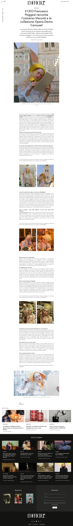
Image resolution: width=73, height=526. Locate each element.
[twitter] (3, 17)
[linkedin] (3, 15)
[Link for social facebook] (34, 521)
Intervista (21, 404)
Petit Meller (42, 124)
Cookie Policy (42, 524)
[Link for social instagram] (36, 521)
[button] (33, 498)
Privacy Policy (55, 504)
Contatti (29, 524)
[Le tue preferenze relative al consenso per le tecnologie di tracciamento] (2, 2)
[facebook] (3, 11)
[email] (3, 9)
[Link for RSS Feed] (41, 521)
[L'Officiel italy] (36, 3)
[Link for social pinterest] (38, 521)
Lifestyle (36, 8)
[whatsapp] (3, 19)
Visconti (33, 281)
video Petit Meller (24, 212)
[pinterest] (3, 13)
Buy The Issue (63, 1)
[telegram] (3, 21)
